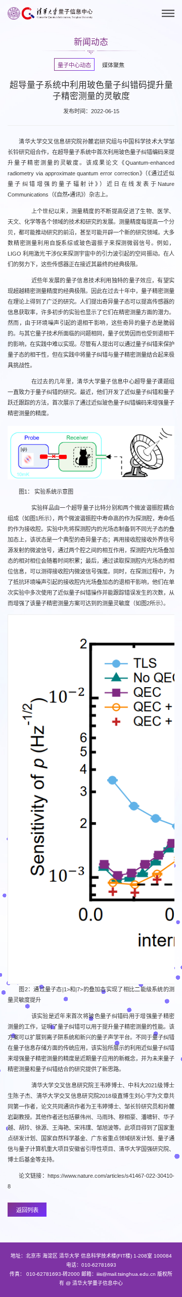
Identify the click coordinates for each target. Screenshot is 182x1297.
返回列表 (27, 1210)
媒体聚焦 (113, 65)
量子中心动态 (74, 65)
